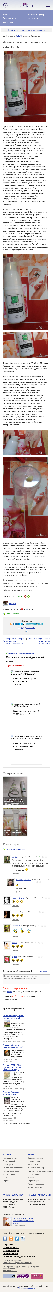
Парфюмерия (9, 18)
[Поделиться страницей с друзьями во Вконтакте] (9, 624)
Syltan (14, 957)
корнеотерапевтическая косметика (18, 583)
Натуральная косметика (21, 590)
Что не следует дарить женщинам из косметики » (39, 640)
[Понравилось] (46, 857)
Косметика (8, 14)
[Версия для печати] (26, 632)
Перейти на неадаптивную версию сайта (26, 30)
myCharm (7, 1155)
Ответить (15, 873)
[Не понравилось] (43, 857)
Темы (31, 1155)
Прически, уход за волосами (40, 1171)
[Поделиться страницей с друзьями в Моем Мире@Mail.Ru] (12, 624)
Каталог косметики (13, 1195)
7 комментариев (12, 614)
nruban (14, 943)
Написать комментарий (15, 849)
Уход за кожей (33, 18)
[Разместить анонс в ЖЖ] (34, 624)
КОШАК (19, 36)
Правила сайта (10, 1253)
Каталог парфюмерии (39, 1195)
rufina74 (15, 912)
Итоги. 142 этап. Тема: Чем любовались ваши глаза (23, 1220)
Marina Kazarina (14, 580)
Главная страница (10, 1158)
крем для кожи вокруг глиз (25, 586)
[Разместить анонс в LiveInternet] (23, 624)
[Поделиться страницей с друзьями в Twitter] (15, 624)
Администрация (11, 1250)
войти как (18, 996)
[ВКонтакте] (5, 1238)
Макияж (31, 1177)
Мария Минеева (9, 1263)
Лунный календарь (11, 1171)
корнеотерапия (29, 580)
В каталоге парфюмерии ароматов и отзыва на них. (39, 1201)
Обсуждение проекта (26, 1288)
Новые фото (8, 1164)
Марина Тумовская (23, 880)
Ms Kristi (15, 857)
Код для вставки (28, 628)
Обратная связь (11, 1248)
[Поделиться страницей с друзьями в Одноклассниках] (6, 624)
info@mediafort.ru (10, 1271)
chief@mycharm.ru (24, 1263)
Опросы (6, 1181)
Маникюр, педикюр (35, 14)
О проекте (8, 1245)
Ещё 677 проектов (15, 665)
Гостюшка (16, 926)
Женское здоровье (36, 1184)
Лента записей (9, 1161)
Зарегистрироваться (15, 988)
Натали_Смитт (18, 898)
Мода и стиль (34, 1161)
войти (9, 992)
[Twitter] (17, 1238)
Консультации (9, 1174)
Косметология (34, 1174)
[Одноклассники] (11, 1238)
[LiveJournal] (23, 1238)
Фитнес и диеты (35, 1187)
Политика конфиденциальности (19, 1256)
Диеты (5, 1177)
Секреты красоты (35, 1158)
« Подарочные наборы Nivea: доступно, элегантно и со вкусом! (13, 640)
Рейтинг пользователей (13, 1168)
